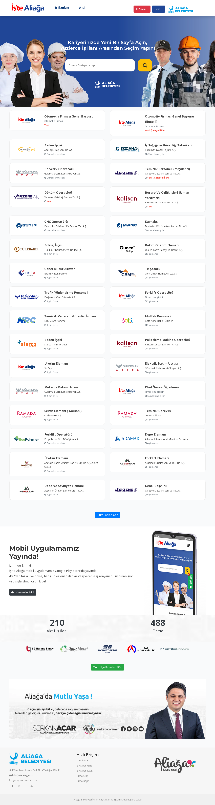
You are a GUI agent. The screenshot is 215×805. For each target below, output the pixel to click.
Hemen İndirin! (24, 592)
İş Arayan (140, 9)
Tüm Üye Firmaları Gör (107, 667)
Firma (157, 9)
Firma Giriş (82, 775)
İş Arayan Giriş (84, 765)
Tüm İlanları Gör (107, 515)
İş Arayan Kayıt (84, 770)
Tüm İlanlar (82, 760)
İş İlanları (62, 7)
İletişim (82, 7)
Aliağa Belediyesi (83, 799)
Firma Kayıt (82, 780)
